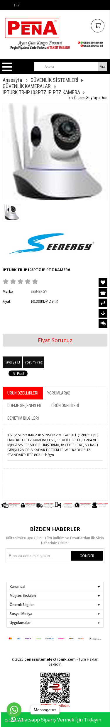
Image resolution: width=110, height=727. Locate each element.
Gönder (86, 555)
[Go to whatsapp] (14, 709)
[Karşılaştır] (103, 303)
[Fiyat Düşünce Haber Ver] (103, 313)
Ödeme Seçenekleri (25, 405)
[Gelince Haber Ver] (103, 323)
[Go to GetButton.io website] (14, 721)
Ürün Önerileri (65, 405)
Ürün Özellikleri (22, 393)
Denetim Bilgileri (23, 418)
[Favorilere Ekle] (103, 282)
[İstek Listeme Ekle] (103, 292)
